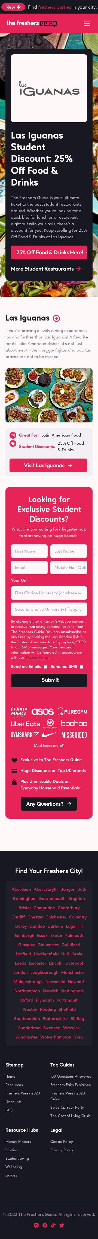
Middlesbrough (28, 982)
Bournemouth (52, 899)
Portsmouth (68, 1000)
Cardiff (18, 917)
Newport (76, 982)
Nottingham (72, 991)
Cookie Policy (61, 1141)
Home (10, 1076)
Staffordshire (55, 1019)
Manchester (72, 973)
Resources (14, 1085)
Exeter (56, 936)
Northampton (27, 991)
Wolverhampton (55, 1037)
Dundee (37, 926)
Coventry (78, 917)
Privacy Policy (36, 657)
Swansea (51, 1028)
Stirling (77, 1019)
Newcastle (55, 982)
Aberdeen (21, 889)
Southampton (27, 1019)
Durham (55, 926)
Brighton (76, 899)
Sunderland (29, 1028)
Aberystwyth (46, 889)
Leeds (20, 963)
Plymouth (45, 1000)
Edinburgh (24, 936)
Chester (35, 917)
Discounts (13, 1101)
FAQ (9, 1110)
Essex (42, 936)
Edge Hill (74, 926)
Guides (11, 1175)
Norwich (51, 991)
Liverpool (74, 963)
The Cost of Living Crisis (70, 1115)
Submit (50, 680)
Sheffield (67, 1010)
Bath (81, 889)
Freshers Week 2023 (22, 1093)
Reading (48, 1010)
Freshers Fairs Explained (70, 1085)
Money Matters (18, 1141)
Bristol (25, 908)
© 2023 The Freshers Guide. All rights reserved (48, 1214)
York (78, 1037)
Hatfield (23, 954)
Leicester (37, 963)
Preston (30, 1010)
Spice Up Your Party (67, 1107)
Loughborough (44, 973)
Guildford (71, 945)
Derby (21, 926)
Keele (77, 954)
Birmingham (24, 899)
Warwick (71, 1028)
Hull (65, 954)
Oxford (26, 1000)
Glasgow (26, 945)
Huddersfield (46, 954)
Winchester (27, 1037)
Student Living (17, 1158)
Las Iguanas (27, 318)
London (21, 973)
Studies (11, 1150)
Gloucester (48, 945)
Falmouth (74, 936)
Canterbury (69, 908)
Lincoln (56, 963)
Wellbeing (13, 1167)
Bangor (67, 889)
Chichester (55, 917)
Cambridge (44, 908)
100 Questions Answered (70, 1076)
